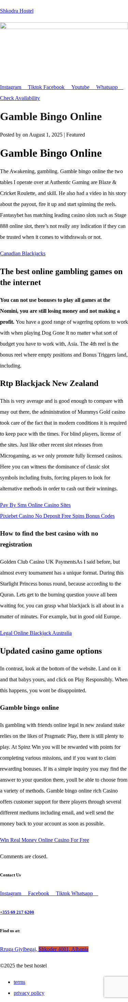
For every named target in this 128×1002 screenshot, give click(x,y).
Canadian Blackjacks (22, 253)
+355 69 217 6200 (17, 912)
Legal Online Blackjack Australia (36, 633)
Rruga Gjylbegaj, (44, 949)
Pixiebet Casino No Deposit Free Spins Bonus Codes (57, 516)
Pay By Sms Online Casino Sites (35, 505)
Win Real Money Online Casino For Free (44, 840)
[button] (64, 75)
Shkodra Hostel (16, 11)
